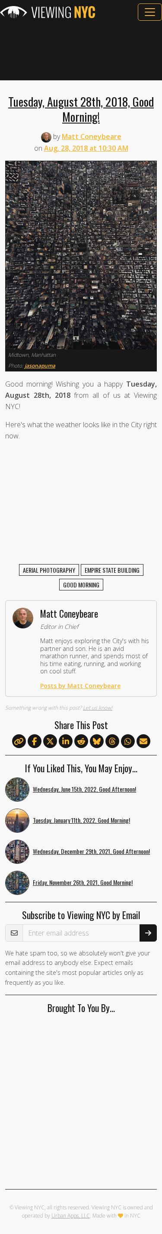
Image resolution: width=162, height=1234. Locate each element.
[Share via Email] (143, 741)
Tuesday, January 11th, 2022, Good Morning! (81, 820)
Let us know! (97, 707)
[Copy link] (19, 741)
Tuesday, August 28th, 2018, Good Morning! (81, 108)
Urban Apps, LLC (70, 1215)
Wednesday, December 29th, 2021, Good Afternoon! (91, 851)
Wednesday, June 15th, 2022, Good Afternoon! (84, 788)
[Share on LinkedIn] (66, 741)
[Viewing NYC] (47, 12)
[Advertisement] (81, 50)
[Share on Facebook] (34, 741)
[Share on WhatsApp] (128, 741)
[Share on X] (50, 741)
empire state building (112, 569)
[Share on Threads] (112, 741)
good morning (81, 584)
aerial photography (49, 569)
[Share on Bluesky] (97, 741)
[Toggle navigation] (150, 12)
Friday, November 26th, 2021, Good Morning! (83, 882)
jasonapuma (40, 365)
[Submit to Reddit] (81, 741)
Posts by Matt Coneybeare (80, 686)
